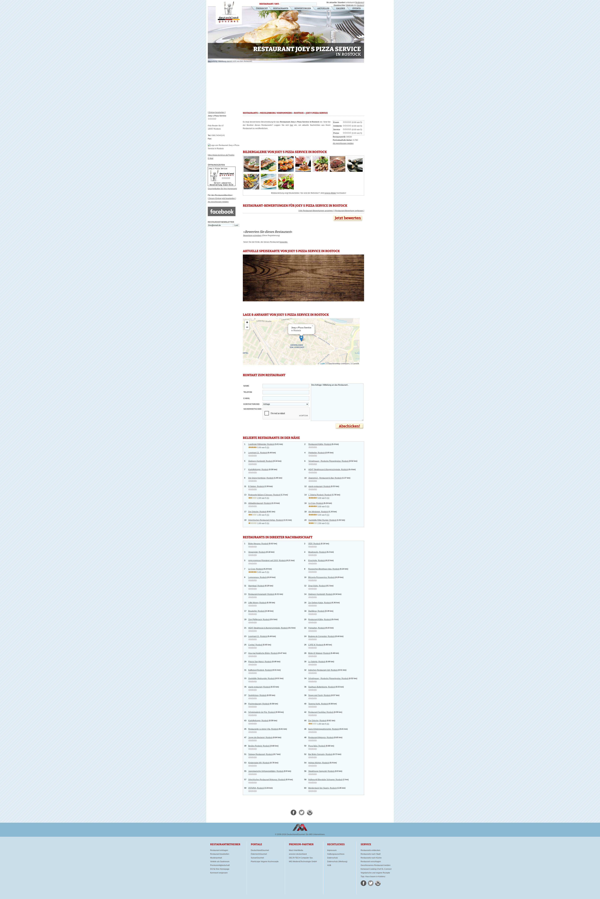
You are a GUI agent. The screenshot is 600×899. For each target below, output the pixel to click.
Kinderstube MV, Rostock (259, 763)
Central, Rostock (255, 645)
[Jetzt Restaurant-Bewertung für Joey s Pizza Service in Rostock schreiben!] (348, 222)
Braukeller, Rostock (256, 611)
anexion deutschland (298, 854)
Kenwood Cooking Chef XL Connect (376, 869)
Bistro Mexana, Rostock (258, 544)
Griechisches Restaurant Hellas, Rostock (265, 520)
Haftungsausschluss (335, 854)
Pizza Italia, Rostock (316, 746)
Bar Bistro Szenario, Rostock (320, 754)
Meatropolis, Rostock (317, 552)
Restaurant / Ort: (269, 4)
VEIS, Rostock (314, 544)
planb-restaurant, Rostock (319, 486)
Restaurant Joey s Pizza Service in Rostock (229, 12)
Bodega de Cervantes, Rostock (321, 636)
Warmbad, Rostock (256, 586)
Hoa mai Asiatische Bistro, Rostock (263, 653)
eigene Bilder (330, 193)
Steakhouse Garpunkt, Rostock (321, 771)
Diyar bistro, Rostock (317, 586)
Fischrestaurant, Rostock (258, 704)
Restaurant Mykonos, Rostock (321, 737)
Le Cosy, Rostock (315, 503)
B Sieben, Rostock (256, 486)
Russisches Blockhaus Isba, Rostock (323, 569)
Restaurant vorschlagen (371, 861)
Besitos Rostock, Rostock (259, 746)
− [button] (247, 327)
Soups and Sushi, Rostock (319, 695)
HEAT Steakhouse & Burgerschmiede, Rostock (328, 469)
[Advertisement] (286, 86)
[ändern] (360, 5)
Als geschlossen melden (218, 202)
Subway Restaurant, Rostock (260, 754)
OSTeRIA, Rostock (256, 788)
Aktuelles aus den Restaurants (323, 8)
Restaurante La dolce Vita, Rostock (263, 729)
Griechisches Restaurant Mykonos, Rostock (266, 780)
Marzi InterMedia (296, 850)
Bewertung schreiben (252, 235)
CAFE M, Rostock (315, 645)
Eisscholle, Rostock (316, 560)
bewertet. (284, 242)
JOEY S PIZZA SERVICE (317, 113)
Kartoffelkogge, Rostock (258, 469)
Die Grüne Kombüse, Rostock (260, 478)
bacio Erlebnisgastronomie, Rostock (323, 729)
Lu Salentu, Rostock (316, 662)
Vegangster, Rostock (257, 552)
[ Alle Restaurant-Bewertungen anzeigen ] (316, 211)
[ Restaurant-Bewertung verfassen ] (349, 211)
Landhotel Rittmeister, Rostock (261, 444)
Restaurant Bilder (341, 8)
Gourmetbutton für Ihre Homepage (222, 189)
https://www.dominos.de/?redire (221, 155)
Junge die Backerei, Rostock (260, 737)
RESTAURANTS (250, 113)
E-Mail (210, 158)
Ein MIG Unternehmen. (315, 834)
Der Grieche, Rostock (257, 512)
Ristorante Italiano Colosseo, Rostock (264, 495)
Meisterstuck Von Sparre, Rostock (322, 788)
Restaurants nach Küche (371, 858)
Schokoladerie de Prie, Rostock (261, 712)
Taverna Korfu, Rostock (318, 704)
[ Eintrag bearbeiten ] (216, 112)
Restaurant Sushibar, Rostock (320, 712)
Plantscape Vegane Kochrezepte (265, 861)
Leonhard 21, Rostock (257, 453)
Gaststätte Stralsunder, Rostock (261, 678)
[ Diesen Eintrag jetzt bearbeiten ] (222, 198)
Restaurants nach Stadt (370, 854)
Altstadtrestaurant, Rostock (259, 503)
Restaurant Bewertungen (302, 8)
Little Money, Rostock (257, 603)
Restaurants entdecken (370, 850)
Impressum (332, 850)
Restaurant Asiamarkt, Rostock (261, 594)
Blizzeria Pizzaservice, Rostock (321, 577)
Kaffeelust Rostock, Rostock (260, 670)
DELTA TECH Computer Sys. (301, 858)
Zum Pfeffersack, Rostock (259, 619)
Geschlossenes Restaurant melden (375, 865)
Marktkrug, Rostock (316, 611)
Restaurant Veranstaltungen (356, 8)
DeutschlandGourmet (260, 850)
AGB (329, 865)
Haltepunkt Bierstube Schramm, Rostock (325, 780)
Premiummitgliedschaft (220, 865)
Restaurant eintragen (219, 850)
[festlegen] (359, 2)
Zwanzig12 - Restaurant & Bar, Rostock (325, 478)
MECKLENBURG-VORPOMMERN (276, 113)
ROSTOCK (299, 113)
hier (291, 125)
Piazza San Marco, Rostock (260, 662)
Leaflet (322, 364)
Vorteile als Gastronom (219, 861)
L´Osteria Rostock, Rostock (319, 495)
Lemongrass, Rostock (257, 577)
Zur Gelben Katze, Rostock (319, 603)
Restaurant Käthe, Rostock (319, 444)
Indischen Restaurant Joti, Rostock (323, 670)
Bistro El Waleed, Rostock (319, 653)
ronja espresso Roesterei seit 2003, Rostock (267, 560)
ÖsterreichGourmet (259, 854)
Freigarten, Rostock (316, 628)
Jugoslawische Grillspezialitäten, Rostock (265, 771)
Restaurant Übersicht (260, 8)
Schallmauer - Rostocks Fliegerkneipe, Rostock (328, 461)
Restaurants (280, 8)
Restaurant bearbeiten (219, 854)
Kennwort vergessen (219, 873)
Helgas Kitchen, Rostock (318, 763)
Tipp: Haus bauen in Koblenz (373, 876)
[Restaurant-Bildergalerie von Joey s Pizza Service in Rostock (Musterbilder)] (251, 171)
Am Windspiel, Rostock (318, 512)
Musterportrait (216, 858)
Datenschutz (332, 858)
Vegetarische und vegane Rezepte (375, 873)
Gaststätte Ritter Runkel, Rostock (322, 520)
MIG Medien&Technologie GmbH (303, 861)
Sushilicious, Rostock (257, 695)
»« (267, 232)
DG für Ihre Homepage (219, 869)
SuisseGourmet (257, 858)
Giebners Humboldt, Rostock (260, 461)
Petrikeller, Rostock (316, 453)
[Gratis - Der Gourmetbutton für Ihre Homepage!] (221, 185)
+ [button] (247, 322)
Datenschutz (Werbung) (337, 861)
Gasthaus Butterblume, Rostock (321, 687)
